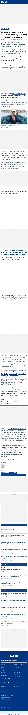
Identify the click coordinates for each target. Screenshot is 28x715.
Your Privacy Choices (15, 714)
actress (10, 295)
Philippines (3, 560)
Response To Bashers (6, 475)
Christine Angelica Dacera (19, 475)
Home (2, 26)
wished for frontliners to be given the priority (13, 394)
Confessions (3, 531)
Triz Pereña (14, 39)
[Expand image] (26, 110)
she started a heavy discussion (13, 430)
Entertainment (8, 26)
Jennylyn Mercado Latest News (8, 472)
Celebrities (3, 545)
